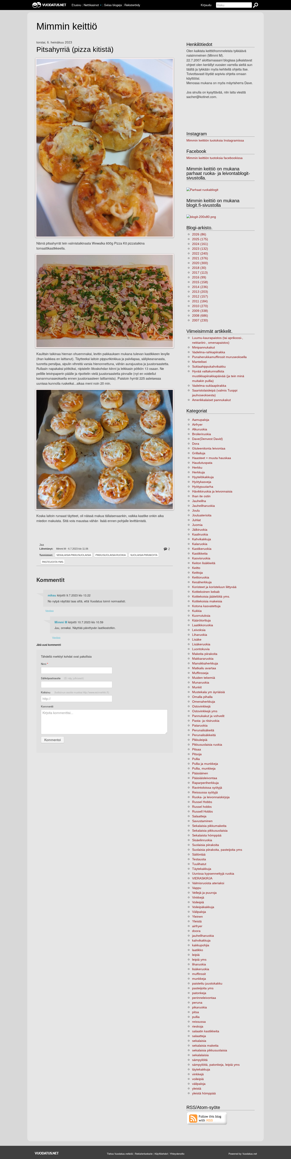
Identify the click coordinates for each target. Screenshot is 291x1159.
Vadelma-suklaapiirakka (209, 385)
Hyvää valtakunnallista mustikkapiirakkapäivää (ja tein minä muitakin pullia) (218, 376)
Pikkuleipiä (199, 740)
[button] (101, 5)
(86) (199, 234)
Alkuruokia (199, 429)
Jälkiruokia (199, 529)
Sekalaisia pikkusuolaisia (73, 555)
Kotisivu (75, 692)
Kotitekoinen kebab (206, 591)
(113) (200, 272)
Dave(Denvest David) (207, 439)
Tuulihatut (199, 864)
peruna (197, 1002)
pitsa (195, 1012)
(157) (200, 296)
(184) (200, 301)
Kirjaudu (206, 5)
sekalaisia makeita (205, 1045)
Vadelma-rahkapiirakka (208, 352)
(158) (200, 282)
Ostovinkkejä (201, 706)
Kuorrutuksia (201, 615)
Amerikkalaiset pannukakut (211, 400)
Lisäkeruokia (201, 644)
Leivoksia (199, 630)
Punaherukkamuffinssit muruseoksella (219, 357)
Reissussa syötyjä (205, 792)
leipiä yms (199, 959)
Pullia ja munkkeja (205, 763)
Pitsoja (197, 754)
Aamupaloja (200, 420)
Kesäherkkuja (202, 582)
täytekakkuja (201, 1069)
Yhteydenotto (177, 1153)
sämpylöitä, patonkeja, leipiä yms (216, 1064)
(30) (199, 268)
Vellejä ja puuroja (204, 892)
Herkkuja (198, 472)
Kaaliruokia (200, 534)
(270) (200, 306)
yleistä (196, 1088)
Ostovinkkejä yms (204, 711)
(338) (200, 311)
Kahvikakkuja (201, 539)
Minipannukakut (203, 347)
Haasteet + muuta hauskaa (211, 458)
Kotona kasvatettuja (206, 606)
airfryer (197, 926)
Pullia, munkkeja (204, 768)
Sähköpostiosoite (62, 678)
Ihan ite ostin (201, 496)
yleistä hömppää (204, 1093)
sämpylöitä (200, 1060)
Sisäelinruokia (202, 840)
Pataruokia (200, 725)
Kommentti (47, 706)
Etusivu (76, 5)
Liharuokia (199, 634)
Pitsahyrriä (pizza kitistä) (74, 49)
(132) (200, 248)
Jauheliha (199, 501)
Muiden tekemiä (203, 677)
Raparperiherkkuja (205, 783)
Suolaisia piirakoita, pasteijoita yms (217, 849)
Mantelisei (199, 362)
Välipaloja (199, 912)
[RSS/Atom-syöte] (207, 1118)
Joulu (196, 510)
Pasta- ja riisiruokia (205, 720)
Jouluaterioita (201, 515)
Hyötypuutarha (202, 486)
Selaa (113, 5)
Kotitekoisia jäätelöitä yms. (211, 596)
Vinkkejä (198, 897)
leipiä (196, 955)
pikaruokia (199, 1007)
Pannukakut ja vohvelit (208, 716)
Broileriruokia (201, 434)
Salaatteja (199, 816)
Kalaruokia (199, 544)
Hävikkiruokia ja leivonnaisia (212, 491)
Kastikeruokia (201, 548)
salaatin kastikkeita (205, 1031)
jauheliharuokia (203, 935)
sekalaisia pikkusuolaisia (209, 1050)
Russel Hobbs (202, 802)
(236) (200, 287)
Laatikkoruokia (202, 625)
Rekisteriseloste (144, 1153)
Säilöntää (199, 854)
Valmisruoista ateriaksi (208, 883)
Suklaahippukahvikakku (209, 366)
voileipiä (198, 1079)
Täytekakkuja (201, 869)
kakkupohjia (200, 945)
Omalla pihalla (202, 697)
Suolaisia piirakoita (143, 555)
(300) (200, 263)
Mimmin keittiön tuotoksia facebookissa (214, 158)
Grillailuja (198, 453)
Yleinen (197, 916)
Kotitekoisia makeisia (207, 601)
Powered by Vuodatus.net (242, 1153)
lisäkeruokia (200, 969)
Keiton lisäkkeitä (203, 563)
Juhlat (196, 520)
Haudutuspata (202, 463)
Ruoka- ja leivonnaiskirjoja (211, 797)
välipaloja (199, 1084)
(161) (200, 244)
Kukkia (197, 611)
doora (196, 931)
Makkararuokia (202, 658)
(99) (199, 277)
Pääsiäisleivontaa (204, 778)
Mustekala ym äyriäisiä (208, 692)
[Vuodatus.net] (47, 1153)
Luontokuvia (201, 649)
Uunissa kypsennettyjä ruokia (213, 873)
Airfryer (197, 424)
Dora (195, 443)
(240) (200, 253)
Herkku (197, 467)
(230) (200, 320)
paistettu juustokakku (207, 983)
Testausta (199, 859)
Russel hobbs (202, 806)
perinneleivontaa (204, 998)
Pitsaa (196, 749)
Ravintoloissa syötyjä (207, 787)
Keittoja (197, 572)
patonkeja (199, 993)
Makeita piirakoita (204, 654)
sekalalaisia (200, 1055)
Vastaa (49, 611)
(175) (200, 239)
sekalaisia (199, 1041)
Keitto (196, 568)
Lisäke (196, 639)
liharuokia (199, 964)
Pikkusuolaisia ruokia (110, 555)
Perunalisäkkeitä (204, 735)
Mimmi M (61, 622)
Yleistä (197, 921)
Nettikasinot (91, 5)
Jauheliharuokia (203, 506)
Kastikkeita (200, 553)
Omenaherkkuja (203, 701)
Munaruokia (200, 682)
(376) (200, 258)
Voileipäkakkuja (203, 907)
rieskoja (197, 1026)
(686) (200, 315)
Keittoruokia (200, 577)
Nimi (44, 664)
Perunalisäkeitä (203, 730)
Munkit (197, 687)
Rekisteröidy (132, 5)
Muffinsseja (200, 673)
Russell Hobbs (202, 811)
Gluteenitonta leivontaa (208, 448)
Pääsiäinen (200, 773)
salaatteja (199, 1036)
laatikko (197, 950)
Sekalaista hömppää (206, 835)
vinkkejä (198, 1074)
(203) (200, 291)
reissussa (199, 1021)
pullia (196, 1017)
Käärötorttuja (201, 620)
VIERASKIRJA (202, 878)
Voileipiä (198, 902)
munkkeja (199, 978)
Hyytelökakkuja (203, 477)
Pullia (196, 759)
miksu (52, 595)
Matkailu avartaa (204, 668)
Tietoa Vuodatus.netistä (120, 1153)
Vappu (196, 888)
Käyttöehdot (161, 1153)
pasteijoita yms (52, 562)
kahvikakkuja (201, 940)
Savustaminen (202, 821)
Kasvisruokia (201, 558)
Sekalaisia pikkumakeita (209, 826)
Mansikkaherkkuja (205, 663)
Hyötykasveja (201, 482)
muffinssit (199, 974)
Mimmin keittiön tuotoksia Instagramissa (215, 140)
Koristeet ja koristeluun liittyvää (214, 587)
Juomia (197, 525)
